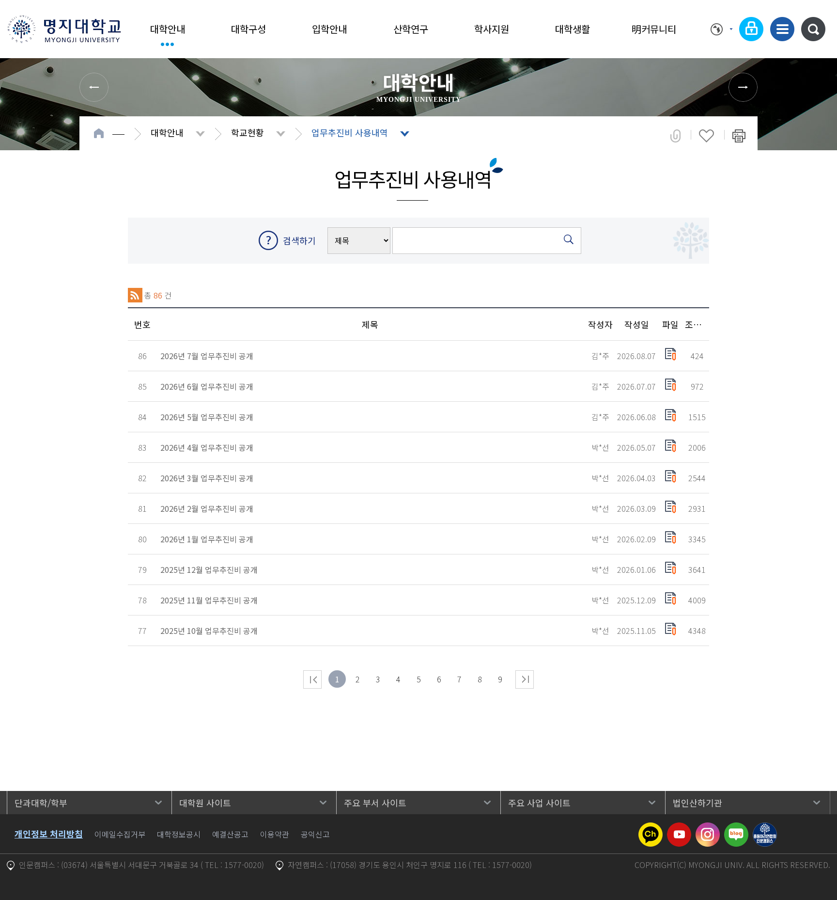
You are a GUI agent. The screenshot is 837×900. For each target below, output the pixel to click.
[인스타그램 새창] (708, 828)
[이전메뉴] (93, 87)
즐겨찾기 (706, 135)
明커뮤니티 (654, 29)
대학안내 (167, 29)
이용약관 (274, 834)
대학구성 (248, 29)
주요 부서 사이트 (375, 802)
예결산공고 (230, 834)
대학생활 (572, 29)
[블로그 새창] (736, 828)
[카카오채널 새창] (650, 828)
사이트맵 (782, 29)
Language (721, 29)
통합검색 (813, 29)
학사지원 (491, 29)
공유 (675, 135)
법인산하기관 (697, 802)
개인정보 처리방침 (49, 833)
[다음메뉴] (743, 87)
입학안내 (329, 29)
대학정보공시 (179, 834)
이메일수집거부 (119, 834)
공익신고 (315, 834)
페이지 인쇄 (738, 135)
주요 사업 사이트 (539, 802)
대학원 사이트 (205, 802)
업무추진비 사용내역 (349, 132)
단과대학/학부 (41, 802)
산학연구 (410, 29)
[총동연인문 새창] (765, 828)
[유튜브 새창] (679, 828)
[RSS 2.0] (135, 295)
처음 (312, 679)
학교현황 (247, 132)
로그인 (751, 29)
